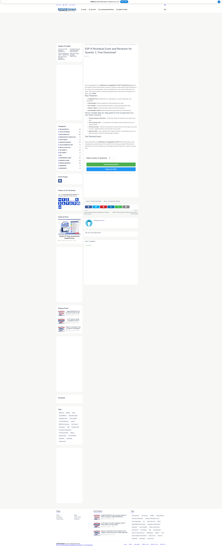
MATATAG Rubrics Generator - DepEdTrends (62, 58)
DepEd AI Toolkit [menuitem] (122, 9)
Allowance (61, 412)
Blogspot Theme (66, 547)
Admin (87, 56)
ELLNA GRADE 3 (70, 139)
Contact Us (77, 519)
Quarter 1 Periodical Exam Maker (96, 44)
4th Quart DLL (145, 515)
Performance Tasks (70, 157)
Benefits (68, 412)
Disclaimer (59, 517)
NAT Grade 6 (70, 152)
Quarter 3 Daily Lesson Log (138, 532)
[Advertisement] (108, 27)
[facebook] (165, 4)
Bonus (73, 412)
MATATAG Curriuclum (64, 424)
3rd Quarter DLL (70, 129)
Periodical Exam (70, 160)
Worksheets (70, 168)
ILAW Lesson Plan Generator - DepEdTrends (62, 50)
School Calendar (72, 435)
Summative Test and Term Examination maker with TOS (75, 50)
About (66, 5)
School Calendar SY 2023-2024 (139, 535)
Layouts (73, 421)
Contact (73, 5)
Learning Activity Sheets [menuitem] (107, 9)
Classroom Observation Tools (152, 518)
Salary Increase (62, 435)
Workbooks (70, 165)
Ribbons (72, 432)
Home (59, 5)
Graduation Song (63, 418)
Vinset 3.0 (160, 535)
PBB (70, 155)
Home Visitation (73, 418)
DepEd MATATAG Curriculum (70, 137)
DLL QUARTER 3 (62, 415)
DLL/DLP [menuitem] (93, 9)
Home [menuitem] (84, 9)
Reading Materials (70, 163)
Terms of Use (77, 517)
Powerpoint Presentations (65, 430)
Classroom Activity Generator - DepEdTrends (74, 55)
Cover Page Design (136, 521)
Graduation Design (70, 142)
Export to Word (111, 169)
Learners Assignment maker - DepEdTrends (63, 54)
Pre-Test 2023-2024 (63, 432)
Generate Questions (111, 164)
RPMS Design (150, 532)
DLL (144, 521)
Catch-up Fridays (70, 131)
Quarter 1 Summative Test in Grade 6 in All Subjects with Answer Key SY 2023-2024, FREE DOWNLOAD (73, 327)
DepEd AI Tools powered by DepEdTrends (69, 237)
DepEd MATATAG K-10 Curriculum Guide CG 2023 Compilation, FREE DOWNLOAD (73, 312)
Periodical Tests (75, 427)
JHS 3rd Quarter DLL (64, 421)
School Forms (152, 535)
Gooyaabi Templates (83, 547)
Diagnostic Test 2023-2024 (154, 524)
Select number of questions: (97, 158)
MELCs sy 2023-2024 (70, 147)
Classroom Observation (137, 518)
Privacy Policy (59, 519)
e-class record (62, 441)
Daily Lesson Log (70, 134)
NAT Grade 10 (70, 150)
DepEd (158, 521)
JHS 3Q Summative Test (70, 144)
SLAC (162, 532)
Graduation (134, 527)
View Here (124, 2)
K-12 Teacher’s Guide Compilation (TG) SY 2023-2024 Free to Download (73, 320)
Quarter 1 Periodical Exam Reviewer (112, 201)
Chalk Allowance (160, 515)
